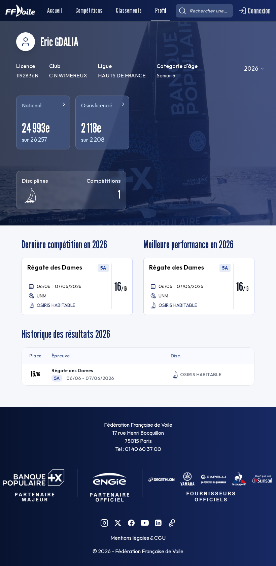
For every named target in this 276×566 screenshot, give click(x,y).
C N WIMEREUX (68, 75)
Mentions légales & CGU (138, 537)
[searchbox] (204, 10)
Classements (129, 10)
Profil (160, 10)
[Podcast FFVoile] (171, 523)
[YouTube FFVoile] (144, 523)
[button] (77, 286)
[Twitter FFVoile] (117, 523)
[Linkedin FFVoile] (158, 523)
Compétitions (88, 10)
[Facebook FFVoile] (131, 523)
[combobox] (254, 68)
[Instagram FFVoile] (104, 523)
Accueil (54, 10)
